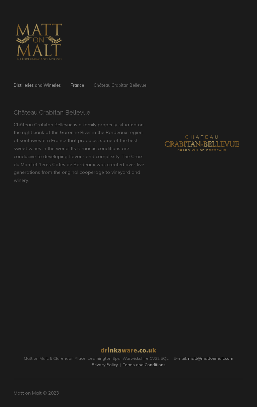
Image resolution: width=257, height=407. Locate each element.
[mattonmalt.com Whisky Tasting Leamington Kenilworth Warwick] (39, 40)
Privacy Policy (105, 364)
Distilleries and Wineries (37, 85)
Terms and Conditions (144, 364)
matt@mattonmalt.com (210, 358)
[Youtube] (240, 393)
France (77, 85)
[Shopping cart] (226, 21)
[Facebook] (224, 393)
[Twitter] (232, 393)
